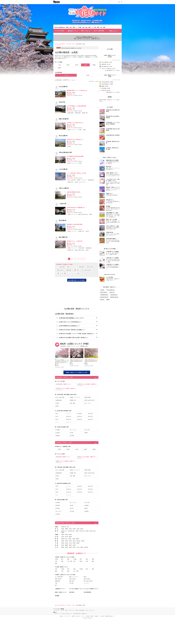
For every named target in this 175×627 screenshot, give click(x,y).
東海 (86, 27)
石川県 (62, 536)
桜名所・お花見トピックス (61, 592)
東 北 (56, 528)
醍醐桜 (108, 299)
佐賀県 (66, 547)
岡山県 (76, 65)
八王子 (66, 531)
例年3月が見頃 (90, 266)
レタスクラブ (56, 613)
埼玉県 (80, 531)
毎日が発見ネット (84, 613)
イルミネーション (91, 610)
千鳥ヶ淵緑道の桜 (110, 290)
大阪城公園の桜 (113, 294)
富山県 (66, 536)
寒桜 (87, 432)
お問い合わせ (78, 616)
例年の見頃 (71, 592)
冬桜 (72, 505)
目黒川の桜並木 (103, 292)
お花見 (66, 610)
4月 (57, 419)
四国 (98, 27)
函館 (68, 526)
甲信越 (79, 27)
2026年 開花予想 (87, 592)
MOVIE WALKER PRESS (76, 613)
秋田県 (74, 528)
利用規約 (61, 616)
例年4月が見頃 (60, 270)
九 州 (56, 547)
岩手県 (70, 528)
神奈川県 (70, 531)
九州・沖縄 (102, 27)
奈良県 (74, 541)
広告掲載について (97, 616)
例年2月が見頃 (58, 578)
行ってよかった (86, 30)
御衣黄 (58, 435)
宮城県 (62, 528)
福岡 (56, 563)
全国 (56, 569)
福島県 (81, 528)
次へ (82, 258)
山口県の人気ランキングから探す (77, 280)
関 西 (56, 541)
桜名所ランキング (73, 31)
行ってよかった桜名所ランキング (91, 588)
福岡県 (62, 547)
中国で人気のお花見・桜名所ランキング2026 (71, 48)
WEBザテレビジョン (69, 613)
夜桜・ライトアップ (71, 266)
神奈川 (81, 561)
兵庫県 (70, 541)
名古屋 (66, 538)
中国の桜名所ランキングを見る (112, 92)
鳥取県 (94, 65)
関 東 (56, 531)
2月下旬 (91, 413)
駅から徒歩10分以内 (86, 270)
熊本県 (74, 547)
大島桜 (58, 432)
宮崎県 (81, 547)
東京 (76, 27)
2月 (57, 413)
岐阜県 (69, 538)
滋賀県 (82, 541)
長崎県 (70, 547)
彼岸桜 (58, 505)
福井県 (70, 536)
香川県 (62, 545)
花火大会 (77, 610)
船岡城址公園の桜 (114, 297)
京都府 (66, 541)
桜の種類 (57, 595)
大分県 (77, 547)
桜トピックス (114, 31)
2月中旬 (80, 413)
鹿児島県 (86, 547)
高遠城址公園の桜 (104, 297)
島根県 (59, 67)
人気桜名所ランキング (60, 588)
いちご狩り (62, 610)
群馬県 (87, 531)
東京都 (62, 531)
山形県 (77, 528)
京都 (92, 27)
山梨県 (62, 534)
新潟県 (70, 534)
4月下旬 (91, 419)
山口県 (76, 449)
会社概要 (102, 616)
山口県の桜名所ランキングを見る (112, 70)
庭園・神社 (76, 270)
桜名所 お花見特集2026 (60, 27)
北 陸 (56, 536)
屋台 (79, 273)
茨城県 (62, 532)
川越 (83, 531)
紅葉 (87, 610)
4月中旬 (80, 419)
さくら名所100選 (99, 30)
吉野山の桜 (111, 292)
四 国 (56, 545)
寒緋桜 (87, 505)
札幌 (65, 526)
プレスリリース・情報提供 (85, 616)
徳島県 (70, 545)
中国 (95, 27)
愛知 (93, 561)
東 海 (56, 538)
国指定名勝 (68, 270)
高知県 (74, 545)
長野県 (66, 534)
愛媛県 (66, 545)
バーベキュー (72, 273)
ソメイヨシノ (74, 429)
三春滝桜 (102, 290)
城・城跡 (64, 273)
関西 (89, 27)
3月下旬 (91, 416)
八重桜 (58, 429)
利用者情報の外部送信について (109, 616)
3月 (57, 416)
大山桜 (72, 511)
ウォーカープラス (56, 610)
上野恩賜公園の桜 (104, 294)
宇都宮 (94, 531)
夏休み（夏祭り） (82, 610)
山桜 (72, 432)
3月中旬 (80, 416)
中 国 (56, 543)
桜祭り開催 (81, 266)
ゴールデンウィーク (71, 610)
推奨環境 (73, 616)
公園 (58, 273)
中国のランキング (63, 456)
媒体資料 (91, 616)
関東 (74, 27)
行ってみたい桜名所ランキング (76, 588)
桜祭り (85, 576)
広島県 (68, 65)
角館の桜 (102, 299)
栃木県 (90, 531)
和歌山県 (78, 541)
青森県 (66, 528)
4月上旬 (69, 419)
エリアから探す (60, 30)
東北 (71, 27)
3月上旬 (69, 416)
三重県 (73, 538)
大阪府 (62, 541)
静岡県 (77, 538)
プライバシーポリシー (67, 616)
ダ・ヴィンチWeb (62, 613)
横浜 (73, 531)
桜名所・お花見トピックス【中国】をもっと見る (76, 372)
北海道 (67, 27)
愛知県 (62, 538)
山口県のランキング (63, 384)
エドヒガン (59, 511)
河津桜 (72, 435)
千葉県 (77, 531)
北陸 (83, 27)
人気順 (87, 75)
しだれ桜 (87, 429)
